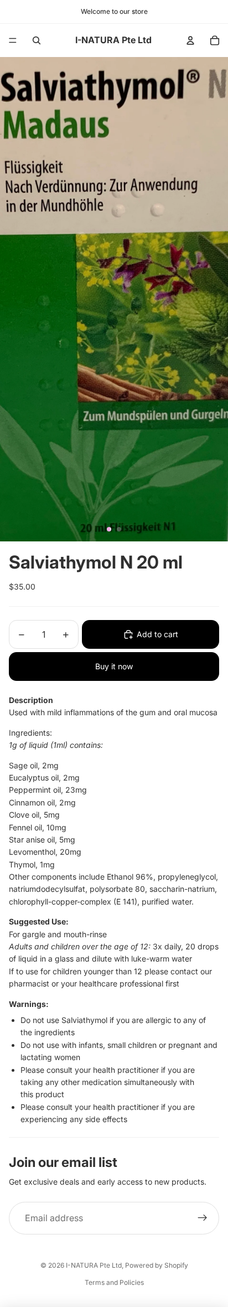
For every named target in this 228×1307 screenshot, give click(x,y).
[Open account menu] (190, 40)
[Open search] (36, 40)
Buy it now (114, 666)
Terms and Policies (114, 1282)
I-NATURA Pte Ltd (94, 1265)
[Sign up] (202, 1218)
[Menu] (12, 40)
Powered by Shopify (156, 1265)
